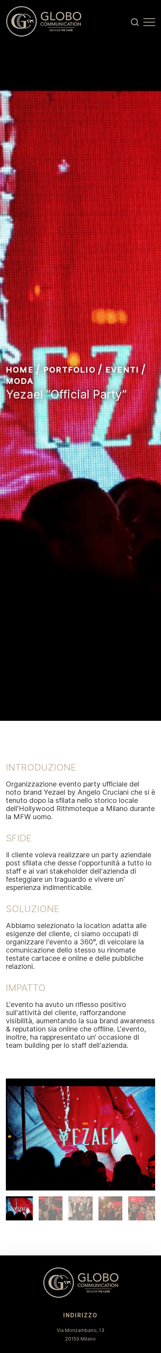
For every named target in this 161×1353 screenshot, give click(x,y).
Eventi (122, 369)
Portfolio (69, 369)
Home (20, 369)
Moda (20, 381)
